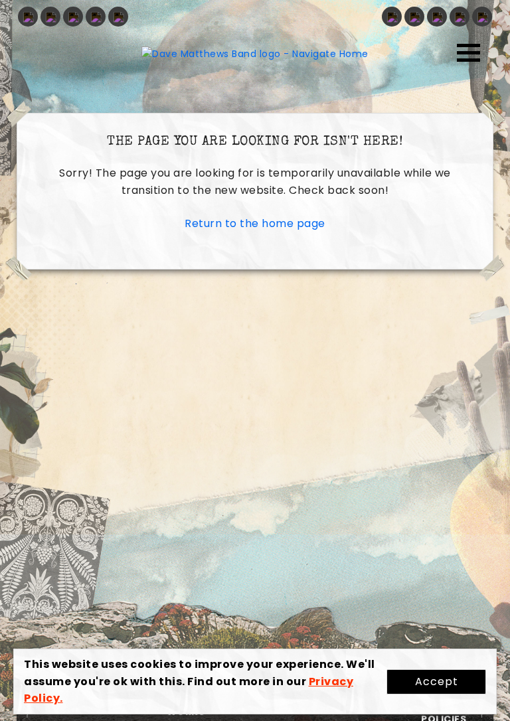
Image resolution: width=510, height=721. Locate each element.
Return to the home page (255, 223)
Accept (436, 681)
